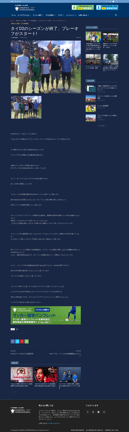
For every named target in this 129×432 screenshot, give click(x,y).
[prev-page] (12, 392)
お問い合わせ (83, 15)
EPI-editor (15, 37)
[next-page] (15, 392)
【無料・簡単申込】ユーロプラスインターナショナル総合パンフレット (107, 88)
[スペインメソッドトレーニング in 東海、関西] (93, 59)
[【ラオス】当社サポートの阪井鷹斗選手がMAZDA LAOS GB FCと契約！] (46, 374)
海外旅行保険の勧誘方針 (77, 430)
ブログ (60, 15)
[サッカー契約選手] (91, 108)
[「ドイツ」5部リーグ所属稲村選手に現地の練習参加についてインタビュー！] (110, 59)
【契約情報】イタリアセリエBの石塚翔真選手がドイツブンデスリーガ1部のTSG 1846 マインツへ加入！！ (93, 47)
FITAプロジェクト (108, 41)
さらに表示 (101, 126)
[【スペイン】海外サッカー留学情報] (91, 98)
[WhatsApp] (27, 341)
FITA (87, 63)
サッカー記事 (14, 381)
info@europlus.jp (54, 423)
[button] (115, 15)
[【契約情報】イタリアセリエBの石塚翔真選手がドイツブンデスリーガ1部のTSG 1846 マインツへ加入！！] (93, 37)
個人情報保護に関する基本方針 (94, 430)
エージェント (70, 15)
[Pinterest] (22, 341)
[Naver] (113, 1)
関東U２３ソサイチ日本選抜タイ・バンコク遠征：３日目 (110, 45)
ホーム (14, 15)
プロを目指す (49, 15)
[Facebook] (106, 1)
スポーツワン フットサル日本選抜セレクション (65, 355)
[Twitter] (116, 1)
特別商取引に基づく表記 (111, 430)
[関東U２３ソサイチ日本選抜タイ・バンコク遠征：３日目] (110, 37)
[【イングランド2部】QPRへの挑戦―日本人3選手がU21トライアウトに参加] (70, 374)
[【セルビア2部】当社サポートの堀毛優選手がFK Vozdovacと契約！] (22, 374)
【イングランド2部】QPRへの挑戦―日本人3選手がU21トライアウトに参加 (69, 386)
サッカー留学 (37, 15)
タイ (17, 329)
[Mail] (110, 1)
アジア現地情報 (32, 21)
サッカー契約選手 (103, 106)
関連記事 (15, 363)
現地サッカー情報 (21, 21)
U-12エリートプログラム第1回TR (22, 354)
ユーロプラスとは (23, 15)
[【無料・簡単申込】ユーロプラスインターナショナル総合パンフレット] (91, 88)
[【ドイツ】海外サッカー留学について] (91, 118)
